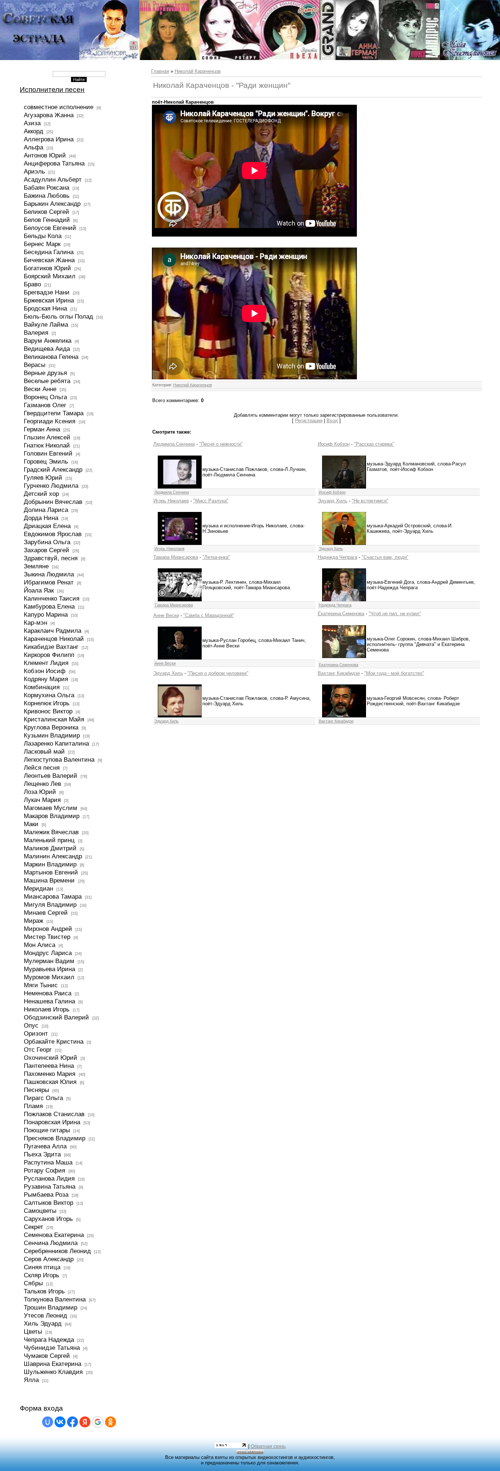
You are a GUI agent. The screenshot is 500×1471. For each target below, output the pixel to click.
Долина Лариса (46, 509)
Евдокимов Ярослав (53, 534)
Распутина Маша (48, 1162)
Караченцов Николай (54, 638)
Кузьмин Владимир (52, 735)
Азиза (32, 123)
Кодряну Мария (46, 679)
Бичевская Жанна (49, 260)
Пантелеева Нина (49, 1065)
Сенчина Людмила (51, 1243)
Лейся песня (42, 767)
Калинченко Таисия (51, 598)
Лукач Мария (42, 799)
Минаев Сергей (46, 912)
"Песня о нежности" (221, 444)
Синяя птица (42, 1267)
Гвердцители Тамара (53, 413)
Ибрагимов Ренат (49, 582)
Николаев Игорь (47, 1009)
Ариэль (34, 171)
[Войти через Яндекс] (84, 1421)
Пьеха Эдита (42, 1154)
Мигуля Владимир (50, 904)
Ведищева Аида (47, 348)
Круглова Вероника (51, 727)
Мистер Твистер (47, 936)
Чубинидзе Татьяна (52, 1347)
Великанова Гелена (51, 356)
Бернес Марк (42, 244)
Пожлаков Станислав (54, 1114)
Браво (32, 284)
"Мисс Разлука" (210, 501)
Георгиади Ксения (49, 421)
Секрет (33, 1226)
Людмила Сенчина (174, 444)
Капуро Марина (46, 614)
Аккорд (33, 131)
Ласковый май (44, 751)
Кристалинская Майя (54, 719)
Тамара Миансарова (175, 557)
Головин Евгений (48, 453)
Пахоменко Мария (49, 1073)
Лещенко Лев (42, 783)
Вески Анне (40, 389)
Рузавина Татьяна (49, 1186)
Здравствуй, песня (51, 558)
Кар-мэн (35, 622)
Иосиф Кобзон (334, 444)
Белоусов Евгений (50, 227)
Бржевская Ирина (49, 300)
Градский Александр (53, 469)
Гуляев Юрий (43, 477)
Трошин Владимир (50, 1307)
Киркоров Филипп (49, 654)
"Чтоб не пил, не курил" (395, 613)
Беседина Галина (49, 252)
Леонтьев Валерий (50, 775)
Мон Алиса (39, 944)
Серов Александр (49, 1259)
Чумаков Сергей (47, 1355)
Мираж (33, 920)
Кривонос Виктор (48, 711)
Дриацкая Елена (47, 526)
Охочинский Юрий (50, 1057)
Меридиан (38, 888)
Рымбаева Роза (46, 1194)
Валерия (36, 332)
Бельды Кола (42, 235)
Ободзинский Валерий (56, 1017)
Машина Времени (49, 880)
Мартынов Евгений (51, 872)
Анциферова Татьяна (54, 163)
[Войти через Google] (98, 1422)
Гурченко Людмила (51, 485)
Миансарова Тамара (53, 896)
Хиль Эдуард (42, 1323)
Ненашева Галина (49, 1001)
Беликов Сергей (46, 211)
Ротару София (44, 1170)
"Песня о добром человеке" (218, 673)
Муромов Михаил (49, 977)
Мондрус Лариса (48, 952)
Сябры (33, 1283)
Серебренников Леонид (57, 1251)
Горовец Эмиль (46, 461)
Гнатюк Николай (47, 445)
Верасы (34, 364)
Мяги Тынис (41, 985)
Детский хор (41, 493)
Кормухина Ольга (49, 695)
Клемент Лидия (46, 662)
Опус (31, 1025)
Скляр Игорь (41, 1275)
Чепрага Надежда (49, 1339)
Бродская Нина (45, 308)
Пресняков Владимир (54, 1138)
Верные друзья (45, 372)
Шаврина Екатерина (52, 1363)
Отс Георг (38, 1049)
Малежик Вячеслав (51, 832)
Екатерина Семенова (341, 613)
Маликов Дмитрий (50, 848)
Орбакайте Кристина (53, 1041)
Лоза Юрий (40, 791)
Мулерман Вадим (49, 961)
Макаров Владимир (51, 816)
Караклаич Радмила (52, 630)
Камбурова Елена (49, 606)
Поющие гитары (47, 1130)
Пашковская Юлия (50, 1081)
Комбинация (42, 687)
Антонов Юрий (45, 155)
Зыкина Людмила (49, 574)
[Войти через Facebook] (72, 1421)
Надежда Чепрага (337, 557)
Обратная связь (268, 1446)
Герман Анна (42, 429)
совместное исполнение (58, 107)
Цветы (33, 1331)
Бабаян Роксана (46, 187)
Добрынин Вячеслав (53, 501)
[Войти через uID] (47, 1421)
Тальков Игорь (44, 1291)
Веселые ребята (47, 381)
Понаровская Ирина (52, 1122)
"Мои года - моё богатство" (394, 673)
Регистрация (308, 420)
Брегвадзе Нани (47, 292)
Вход (332, 420)
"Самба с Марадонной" (208, 615)
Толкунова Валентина (55, 1299)
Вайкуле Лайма (46, 324)
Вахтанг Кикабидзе (339, 673)
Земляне (36, 566)
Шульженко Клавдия (53, 1371)
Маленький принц (49, 840)
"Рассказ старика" (374, 444)
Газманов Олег (45, 405)
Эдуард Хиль (332, 501)
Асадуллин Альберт (53, 179)
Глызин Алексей (47, 437)
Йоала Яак (39, 590)
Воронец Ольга (45, 397)
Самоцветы (40, 1210)
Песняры (36, 1089)
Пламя (33, 1106)
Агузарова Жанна (49, 115)
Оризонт (36, 1033)
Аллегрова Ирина (49, 139)
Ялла (31, 1379)
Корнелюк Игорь (47, 703)
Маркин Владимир (50, 864)
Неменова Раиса (47, 993)
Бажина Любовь (47, 195)
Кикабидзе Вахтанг (51, 646)
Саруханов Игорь (48, 1218)
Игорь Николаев (171, 501)
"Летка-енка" (216, 557)
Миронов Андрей (48, 928)
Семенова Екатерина (54, 1234)
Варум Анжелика (47, 340)
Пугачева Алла (45, 1146)
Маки (31, 824)
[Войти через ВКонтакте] (60, 1421)
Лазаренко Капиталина (56, 743)
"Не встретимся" (370, 501)
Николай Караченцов (198, 71)
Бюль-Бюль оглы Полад (58, 316)
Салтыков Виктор (48, 1202)
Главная (160, 71)
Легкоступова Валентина (59, 759)
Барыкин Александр (52, 203)
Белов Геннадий (47, 219)
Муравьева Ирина (49, 969)
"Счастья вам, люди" (385, 557)
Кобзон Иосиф (45, 671)
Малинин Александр (53, 856)
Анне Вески (166, 615)
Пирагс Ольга (43, 1098)
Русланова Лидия (49, 1178)
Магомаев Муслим (50, 807)
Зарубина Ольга (47, 542)
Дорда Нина (41, 517)
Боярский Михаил (49, 276)
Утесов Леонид (45, 1315)
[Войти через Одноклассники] (110, 1421)
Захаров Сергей (46, 550)
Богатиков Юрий (47, 268)
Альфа (33, 147)
